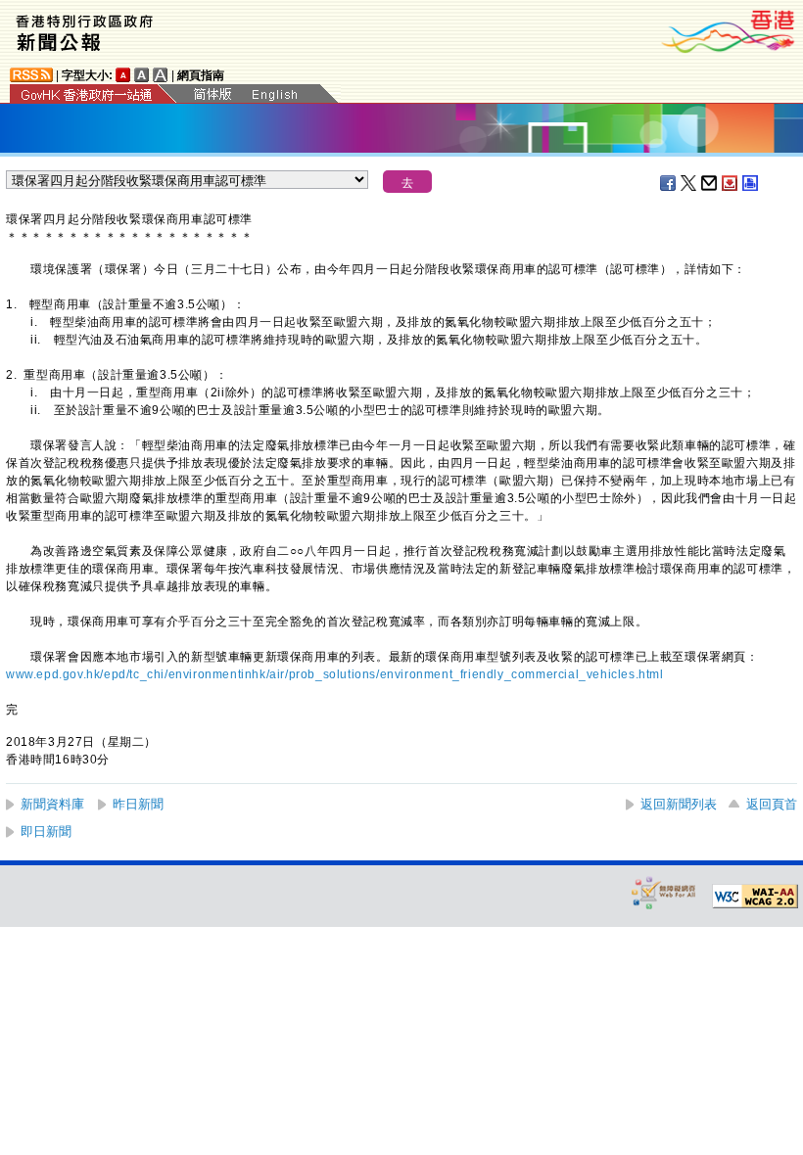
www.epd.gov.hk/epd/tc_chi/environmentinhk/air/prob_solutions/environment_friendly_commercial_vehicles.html (335, 674)
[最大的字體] (160, 75)
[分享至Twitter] (689, 183)
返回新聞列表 (678, 804)
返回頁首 (771, 804)
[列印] (751, 183)
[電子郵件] (710, 183)
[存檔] (730, 183)
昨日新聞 (138, 804)
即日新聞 (46, 831)
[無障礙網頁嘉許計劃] (664, 892)
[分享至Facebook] (669, 183)
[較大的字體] (142, 75)
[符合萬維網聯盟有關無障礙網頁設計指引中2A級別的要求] (755, 896)
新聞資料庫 (52, 804)
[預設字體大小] (123, 75)
